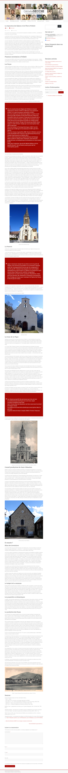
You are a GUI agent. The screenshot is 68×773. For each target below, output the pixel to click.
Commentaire (7, 731)
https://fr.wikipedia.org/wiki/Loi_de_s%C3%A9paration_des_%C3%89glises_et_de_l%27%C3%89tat (24, 717)
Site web (6, 758)
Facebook (48, 40)
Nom (6, 746)
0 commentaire (14, 30)
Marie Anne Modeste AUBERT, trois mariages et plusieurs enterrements (18, 720)
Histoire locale (23, 21)
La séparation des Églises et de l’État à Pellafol (53, 66)
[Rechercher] (59, 26)
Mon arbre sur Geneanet (50, 38)
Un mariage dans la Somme (50, 71)
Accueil (7, 21)
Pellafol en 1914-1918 (32, 21)
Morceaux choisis (40, 21)
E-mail (6, 752)
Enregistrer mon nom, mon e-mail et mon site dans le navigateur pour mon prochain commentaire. (24, 763)
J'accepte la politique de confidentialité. (54, 95)
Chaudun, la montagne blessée (51, 81)
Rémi (6, 28)
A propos (47, 21)
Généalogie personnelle (14, 21)
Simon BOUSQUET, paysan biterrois (36, 723)
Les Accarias (47, 79)
